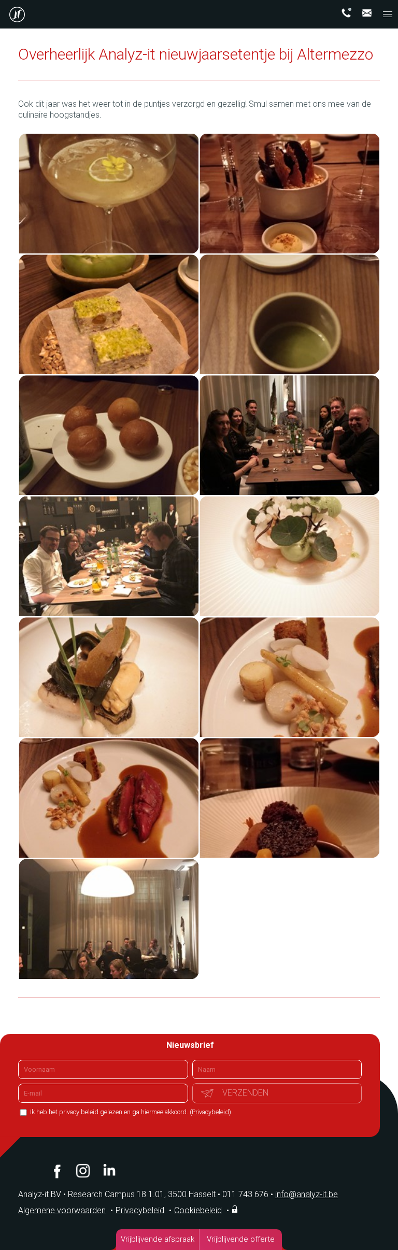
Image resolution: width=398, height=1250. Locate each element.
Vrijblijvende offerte (241, 1239)
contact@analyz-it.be (367, 13)
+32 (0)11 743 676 (346, 13)
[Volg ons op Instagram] (83, 1171)
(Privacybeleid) (210, 1112)
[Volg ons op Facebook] (57, 1171)
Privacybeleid (140, 1210)
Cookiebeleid (198, 1210)
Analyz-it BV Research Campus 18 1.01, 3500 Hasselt (117, 1194)
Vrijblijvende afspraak (157, 1239)
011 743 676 (247, 1194)
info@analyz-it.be (306, 1194)
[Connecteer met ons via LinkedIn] (109, 1171)
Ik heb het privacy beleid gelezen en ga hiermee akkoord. (130, 1112)
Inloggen (236, 1209)
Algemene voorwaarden (62, 1210)
